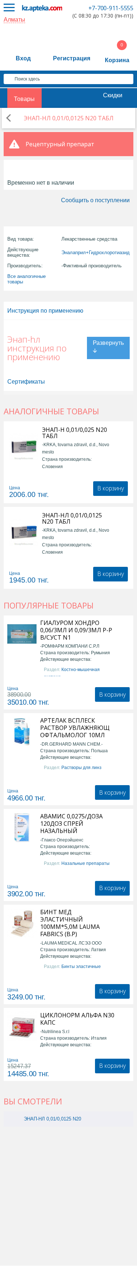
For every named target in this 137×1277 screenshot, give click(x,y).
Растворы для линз (81, 767)
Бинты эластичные (81, 966)
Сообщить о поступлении (95, 200)
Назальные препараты (85, 863)
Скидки (112, 95)
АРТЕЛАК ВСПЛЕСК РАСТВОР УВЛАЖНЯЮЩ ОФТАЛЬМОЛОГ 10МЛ (75, 728)
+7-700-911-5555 (110, 8)
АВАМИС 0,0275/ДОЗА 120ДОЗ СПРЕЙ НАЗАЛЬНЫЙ (71, 824)
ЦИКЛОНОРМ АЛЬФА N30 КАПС (77, 1019)
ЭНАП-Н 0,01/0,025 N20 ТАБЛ (74, 433)
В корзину (110, 488)
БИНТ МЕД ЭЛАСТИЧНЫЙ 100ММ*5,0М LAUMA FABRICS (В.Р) (70, 923)
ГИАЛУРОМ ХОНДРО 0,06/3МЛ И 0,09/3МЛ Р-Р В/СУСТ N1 (76, 630)
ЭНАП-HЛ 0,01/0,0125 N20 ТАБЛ (72, 518)
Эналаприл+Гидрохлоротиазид (95, 252)
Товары (24, 99)
